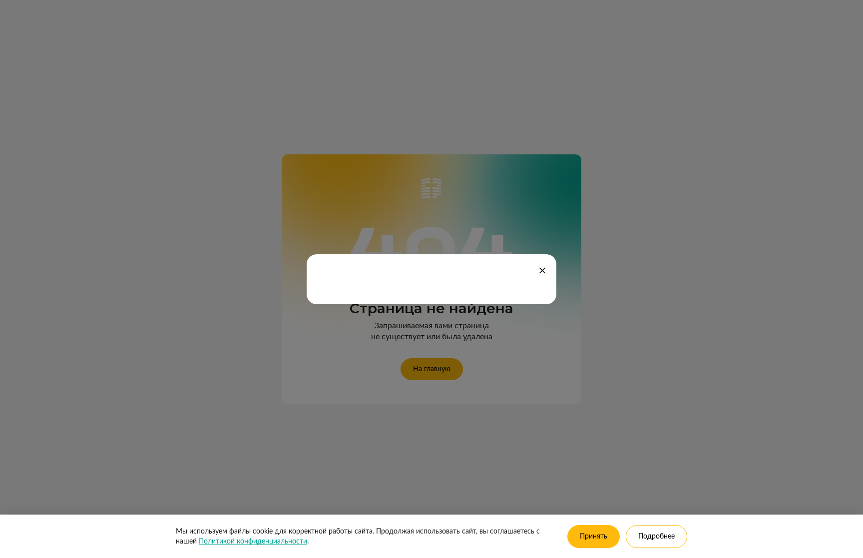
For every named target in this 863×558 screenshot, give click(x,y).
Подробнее (656, 536)
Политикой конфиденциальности (253, 541)
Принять (593, 536)
